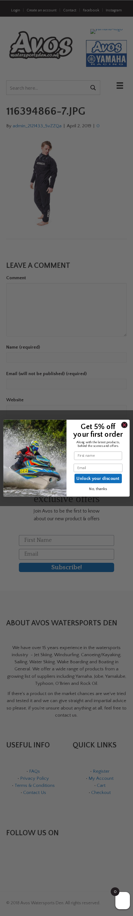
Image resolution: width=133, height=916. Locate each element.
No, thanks (98, 489)
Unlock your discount (97, 478)
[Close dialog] (124, 424)
